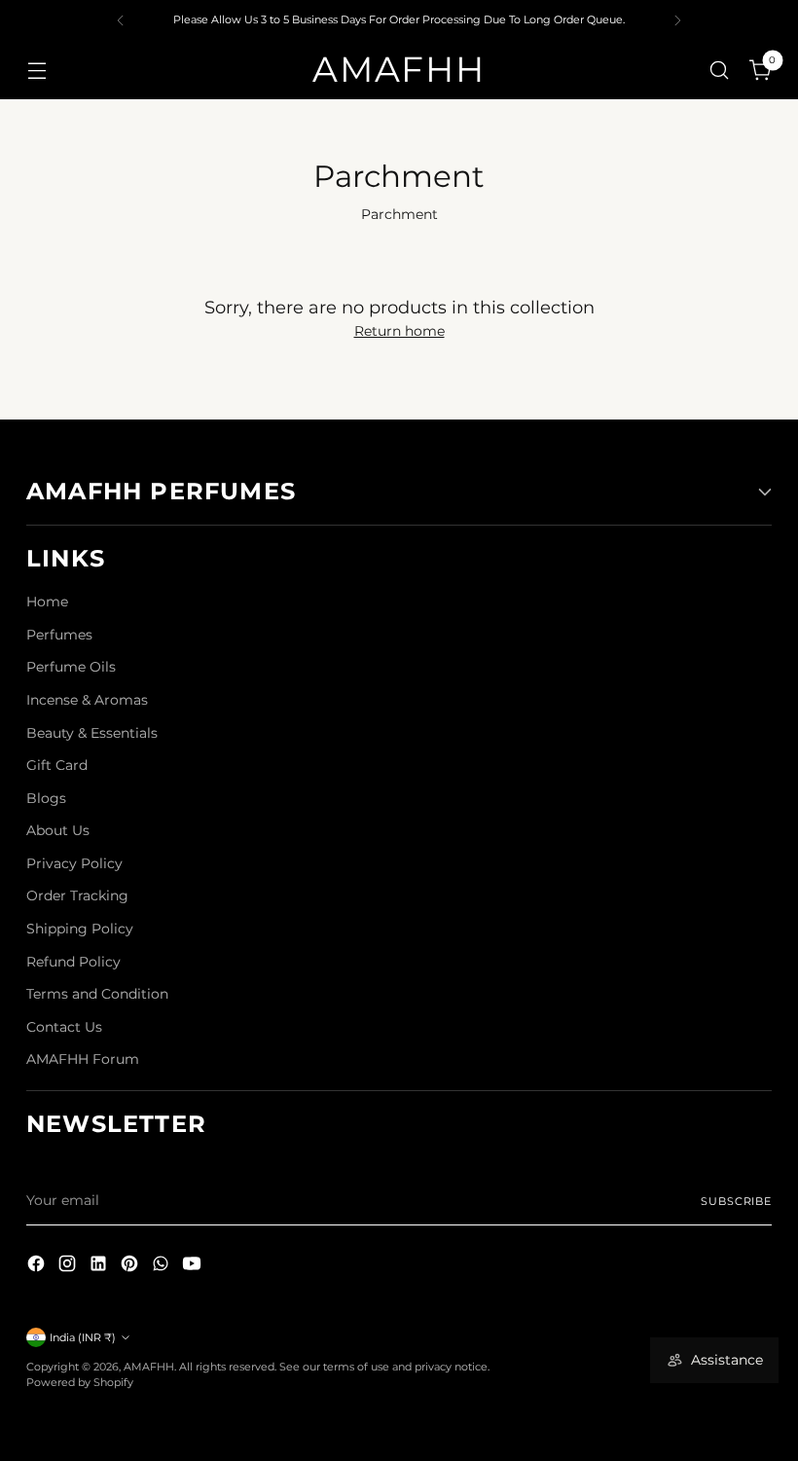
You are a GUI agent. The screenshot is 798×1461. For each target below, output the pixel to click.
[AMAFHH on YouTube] (193, 1267)
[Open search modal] (720, 70)
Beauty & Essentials (92, 733)
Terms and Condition (97, 994)
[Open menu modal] (36, 70)
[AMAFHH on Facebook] (38, 1267)
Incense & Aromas (87, 700)
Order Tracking (77, 895)
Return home (399, 331)
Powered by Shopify (79, 1382)
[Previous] (120, 20)
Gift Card (57, 765)
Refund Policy (73, 961)
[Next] (677, 20)
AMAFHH (149, 1366)
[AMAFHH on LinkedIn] (100, 1267)
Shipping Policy (79, 928)
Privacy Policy (74, 863)
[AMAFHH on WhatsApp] (162, 1267)
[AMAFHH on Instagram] (69, 1267)
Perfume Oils (71, 667)
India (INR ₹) (83, 1337)
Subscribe (736, 1201)
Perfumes (59, 634)
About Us (58, 830)
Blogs (46, 798)
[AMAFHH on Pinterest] (131, 1267)
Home (47, 601)
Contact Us (64, 1027)
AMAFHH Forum (82, 1059)
